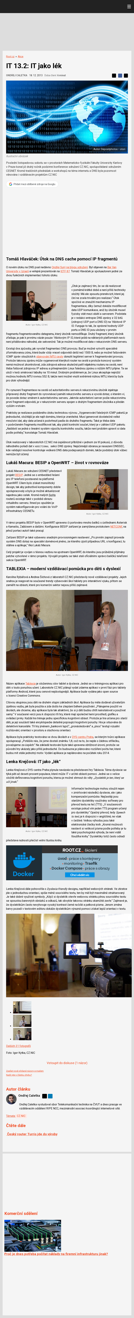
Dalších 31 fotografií (18, 1046)
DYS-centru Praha (82, 737)
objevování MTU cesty (49, 356)
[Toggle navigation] (129, 6)
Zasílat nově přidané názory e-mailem (25, 1071)
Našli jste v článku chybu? (19, 1075)
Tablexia (30, 683)
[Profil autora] (11, 1099)
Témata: (11, 1116)
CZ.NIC (21, 1116)
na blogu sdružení (70, 267)
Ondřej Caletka (16, 75)
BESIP (19, 475)
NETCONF (116, 526)
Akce (20, 56)
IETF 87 (65, 271)
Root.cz (10, 56)
